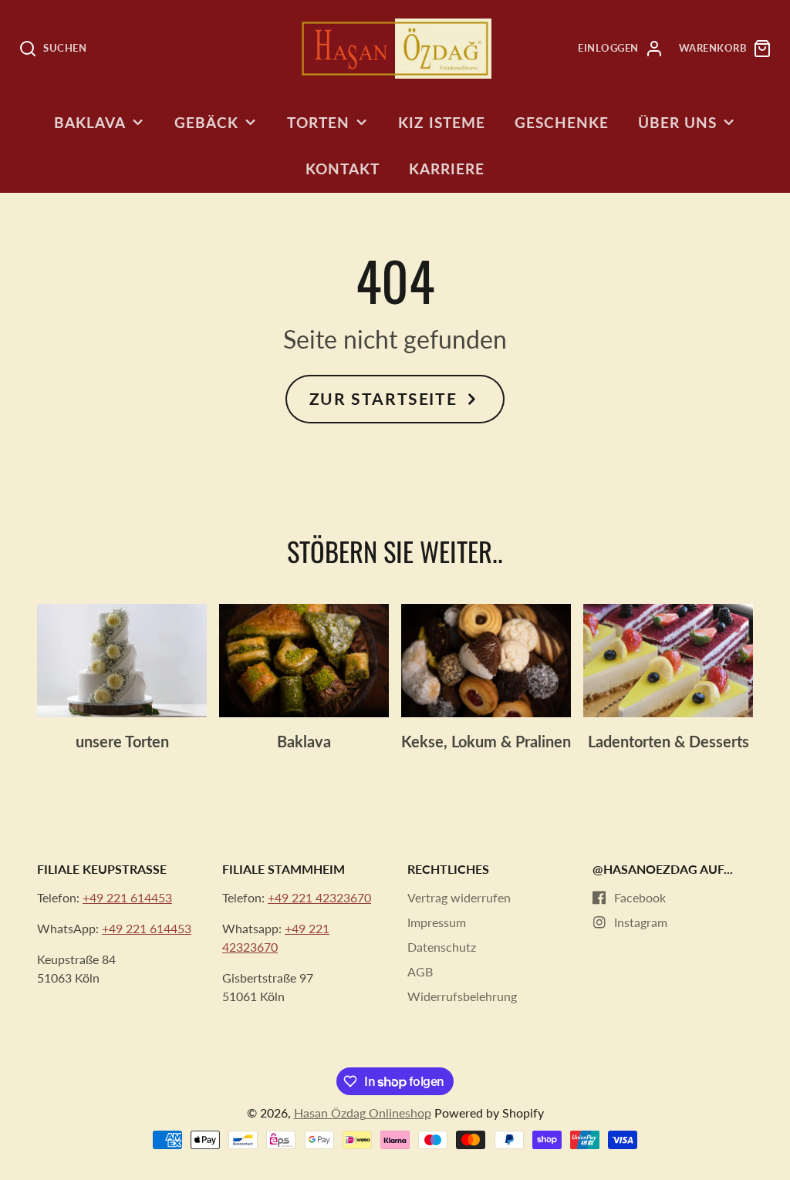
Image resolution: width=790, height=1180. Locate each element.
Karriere (446, 168)
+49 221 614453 (127, 897)
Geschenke (562, 122)
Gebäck (206, 122)
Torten (318, 122)
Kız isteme (441, 122)
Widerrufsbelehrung (462, 996)
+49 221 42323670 (319, 897)
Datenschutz (441, 946)
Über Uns (677, 122)
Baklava (90, 122)
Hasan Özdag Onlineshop (362, 1112)
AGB (420, 971)
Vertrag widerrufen (459, 897)
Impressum (436, 922)
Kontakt (343, 168)
